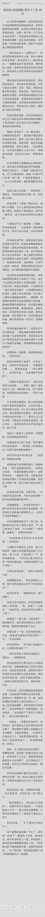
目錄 (22, 907)
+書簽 (31, 907)
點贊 (13, 907)
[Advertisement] (22, 880)
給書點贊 (27, 3)
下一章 (40, 907)
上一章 (4, 907)
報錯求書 (33, 3)
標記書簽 (20, 3)
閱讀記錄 (40, 3)
